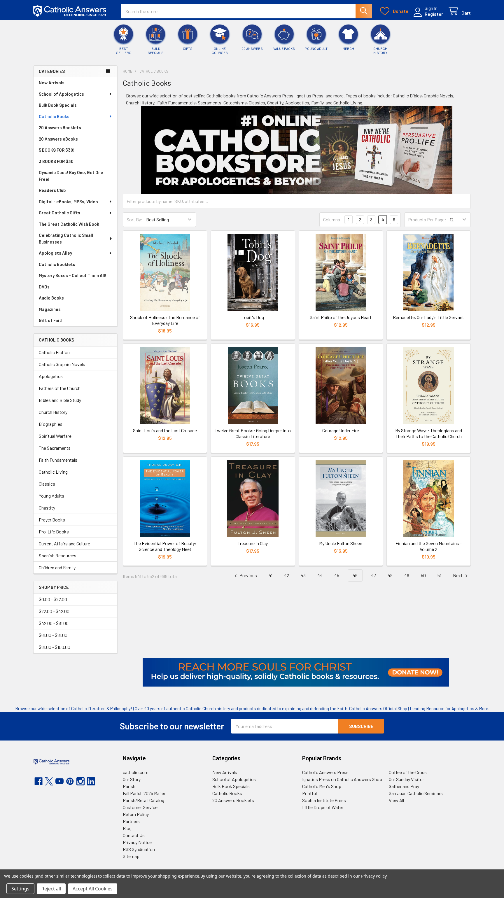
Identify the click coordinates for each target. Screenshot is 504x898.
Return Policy (136, 814)
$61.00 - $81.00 (53, 635)
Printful (309, 793)
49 (406, 575)
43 (303, 575)
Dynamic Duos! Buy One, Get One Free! (71, 176)
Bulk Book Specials (58, 105)
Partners (131, 821)
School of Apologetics (61, 94)
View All (396, 800)
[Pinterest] (70, 781)
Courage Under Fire (340, 430)
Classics (47, 483)
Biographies (50, 424)
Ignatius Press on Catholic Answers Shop (342, 779)
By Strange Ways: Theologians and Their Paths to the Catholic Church (428, 433)
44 (320, 575)
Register (434, 14)
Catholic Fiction (54, 352)
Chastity (47, 507)
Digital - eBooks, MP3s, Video (68, 201)
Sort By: (135, 219)
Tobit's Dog (253, 317)
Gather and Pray (404, 786)
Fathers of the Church (59, 388)
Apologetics (51, 376)
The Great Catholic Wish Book (69, 224)
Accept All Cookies (93, 888)
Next (458, 575)
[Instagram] (80, 781)
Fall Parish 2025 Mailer (144, 793)
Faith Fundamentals (58, 460)
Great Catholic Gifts (59, 212)
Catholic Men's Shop (321, 786)
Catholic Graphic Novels (62, 364)
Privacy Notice (137, 842)
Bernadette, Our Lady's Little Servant (428, 317)
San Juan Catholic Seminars (416, 793)
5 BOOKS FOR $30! (57, 150)
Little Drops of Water (322, 807)
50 (423, 575)
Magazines (50, 309)
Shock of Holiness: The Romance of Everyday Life (165, 320)
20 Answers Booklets (60, 127)
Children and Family (57, 567)
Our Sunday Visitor (406, 779)
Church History (53, 412)
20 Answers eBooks (58, 138)
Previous (248, 575)
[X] (49, 781)
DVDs (44, 286)
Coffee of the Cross (408, 772)
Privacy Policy (373, 876)
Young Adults (51, 495)
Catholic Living (53, 472)
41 (270, 575)
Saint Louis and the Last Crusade (165, 430)
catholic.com (135, 772)
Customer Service (140, 807)
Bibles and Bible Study (60, 400)
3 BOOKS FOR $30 (56, 161)
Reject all (51, 888)
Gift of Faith (51, 320)
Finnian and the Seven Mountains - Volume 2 (429, 546)
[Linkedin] (91, 781)
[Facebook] (38, 781)
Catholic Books (54, 116)
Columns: (332, 219)
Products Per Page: (427, 219)
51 (439, 575)
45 (336, 575)
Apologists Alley (55, 252)
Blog (127, 828)
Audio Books (51, 297)
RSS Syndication (139, 849)
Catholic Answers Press (325, 772)
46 (355, 575)
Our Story (132, 779)
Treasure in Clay (253, 543)
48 (390, 575)
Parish (129, 786)
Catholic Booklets (57, 264)
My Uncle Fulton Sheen (340, 543)
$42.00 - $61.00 (54, 623)
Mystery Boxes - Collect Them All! (72, 275)
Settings (20, 888)
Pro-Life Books (54, 531)
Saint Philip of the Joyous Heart (341, 317)
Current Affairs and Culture (64, 543)
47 (373, 575)
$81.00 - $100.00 (54, 647)
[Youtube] (59, 781)
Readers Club (52, 190)
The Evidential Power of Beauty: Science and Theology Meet (165, 546)
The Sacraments (55, 448)
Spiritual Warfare (55, 436)
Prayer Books (52, 519)
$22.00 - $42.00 (54, 611)
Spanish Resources (57, 555)
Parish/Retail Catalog (143, 800)
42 (286, 575)
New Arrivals (51, 82)
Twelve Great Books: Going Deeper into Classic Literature (253, 433)
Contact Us (134, 835)
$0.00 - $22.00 (53, 599)
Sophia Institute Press (324, 800)
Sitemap (131, 856)
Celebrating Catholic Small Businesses (66, 238)
